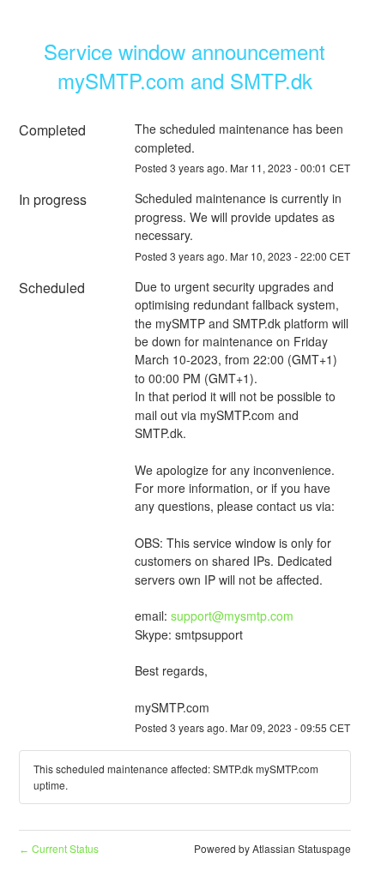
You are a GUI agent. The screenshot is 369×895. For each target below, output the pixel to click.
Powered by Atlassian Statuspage (272, 848)
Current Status (59, 848)
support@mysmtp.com (232, 615)
